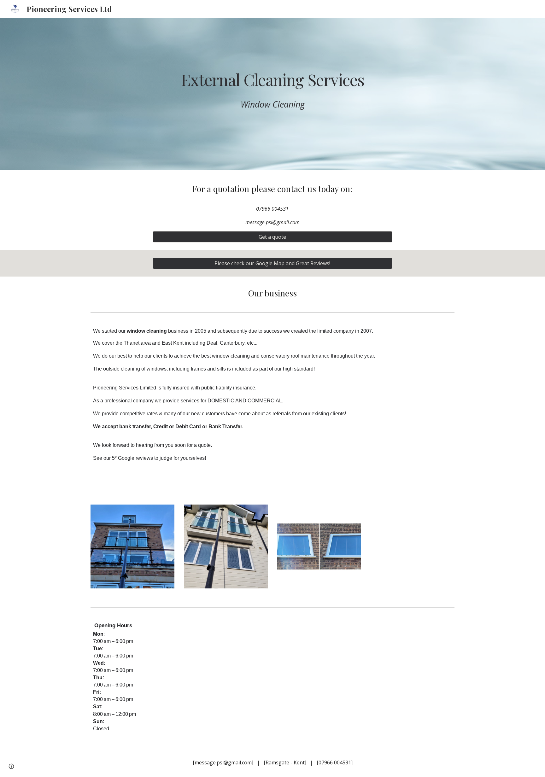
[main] (272, 79)
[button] (11, 766)
